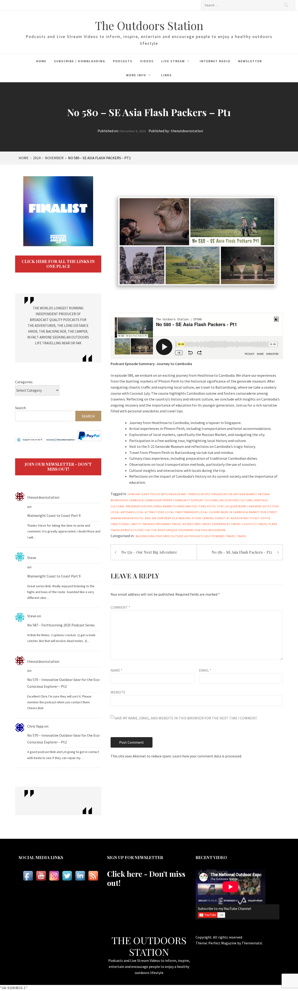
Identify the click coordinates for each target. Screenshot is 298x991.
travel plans (267, 524)
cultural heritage (253, 500)
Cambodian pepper (158, 500)
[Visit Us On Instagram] (54, 875)
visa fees (201, 530)
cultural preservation (128, 506)
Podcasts (122, 61)
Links (166, 75)
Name (116, 670)
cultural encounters (221, 500)
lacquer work (236, 506)
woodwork (217, 530)
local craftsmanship (181, 512)
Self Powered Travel (220, 536)
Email (205, 670)
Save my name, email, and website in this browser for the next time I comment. (185, 718)
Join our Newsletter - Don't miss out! (58, 466)
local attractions (149, 512)
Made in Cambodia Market (240, 512)
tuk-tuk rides (155, 530)
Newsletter (250, 61)
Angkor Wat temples (184, 494)
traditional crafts (126, 524)
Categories (24, 382)
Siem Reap (164, 518)
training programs (156, 524)
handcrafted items (191, 506)
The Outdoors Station (149, 25)
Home (41, 61)
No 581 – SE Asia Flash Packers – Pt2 (242, 552)
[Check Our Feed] (93, 875)
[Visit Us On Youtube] (40, 875)
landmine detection (263, 506)
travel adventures (186, 524)
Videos (147, 61)
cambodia (136, 500)
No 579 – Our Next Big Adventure (149, 552)
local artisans (122, 512)
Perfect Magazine (222, 943)
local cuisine (209, 512)
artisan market (245, 494)
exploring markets (161, 506)
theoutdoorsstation (187, 130)
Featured (163, 536)
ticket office (260, 518)
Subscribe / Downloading (79, 61)
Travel (242, 536)
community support (188, 500)
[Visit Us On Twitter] (67, 875)
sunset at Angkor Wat (232, 518)
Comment (120, 607)
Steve (31, 557)
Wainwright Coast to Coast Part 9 (54, 515)
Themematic (252, 943)
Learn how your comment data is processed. (207, 756)
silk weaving (181, 518)
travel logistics (244, 524)
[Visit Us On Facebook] (27, 875)
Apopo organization (217, 494)
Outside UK (179, 536)
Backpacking (145, 536)
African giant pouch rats (148, 494)
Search (20, 407)
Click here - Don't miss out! (146, 878)
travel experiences (215, 524)
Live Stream (173, 61)
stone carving (203, 518)
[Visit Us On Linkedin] (80, 875)
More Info (136, 75)
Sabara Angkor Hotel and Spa (133, 518)
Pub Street (269, 512)
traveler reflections (127, 530)
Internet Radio (215, 61)
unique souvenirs (180, 530)
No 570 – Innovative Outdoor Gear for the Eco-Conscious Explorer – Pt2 (64, 683)
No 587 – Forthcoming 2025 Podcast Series (61, 625)
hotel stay (215, 506)
